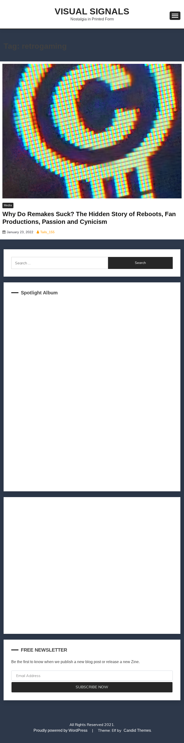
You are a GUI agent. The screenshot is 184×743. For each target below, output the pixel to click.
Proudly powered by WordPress (61, 730)
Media (8, 205)
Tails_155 (47, 232)
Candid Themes (137, 730)
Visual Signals (92, 11)
